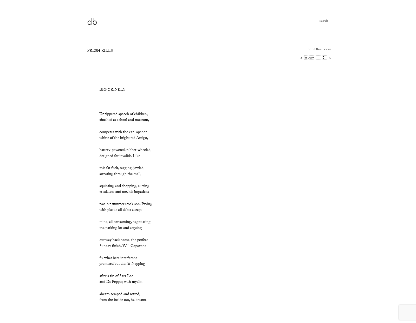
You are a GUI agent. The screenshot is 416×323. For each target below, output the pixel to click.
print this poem (319, 49)
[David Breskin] (92, 21)
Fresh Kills (100, 51)
